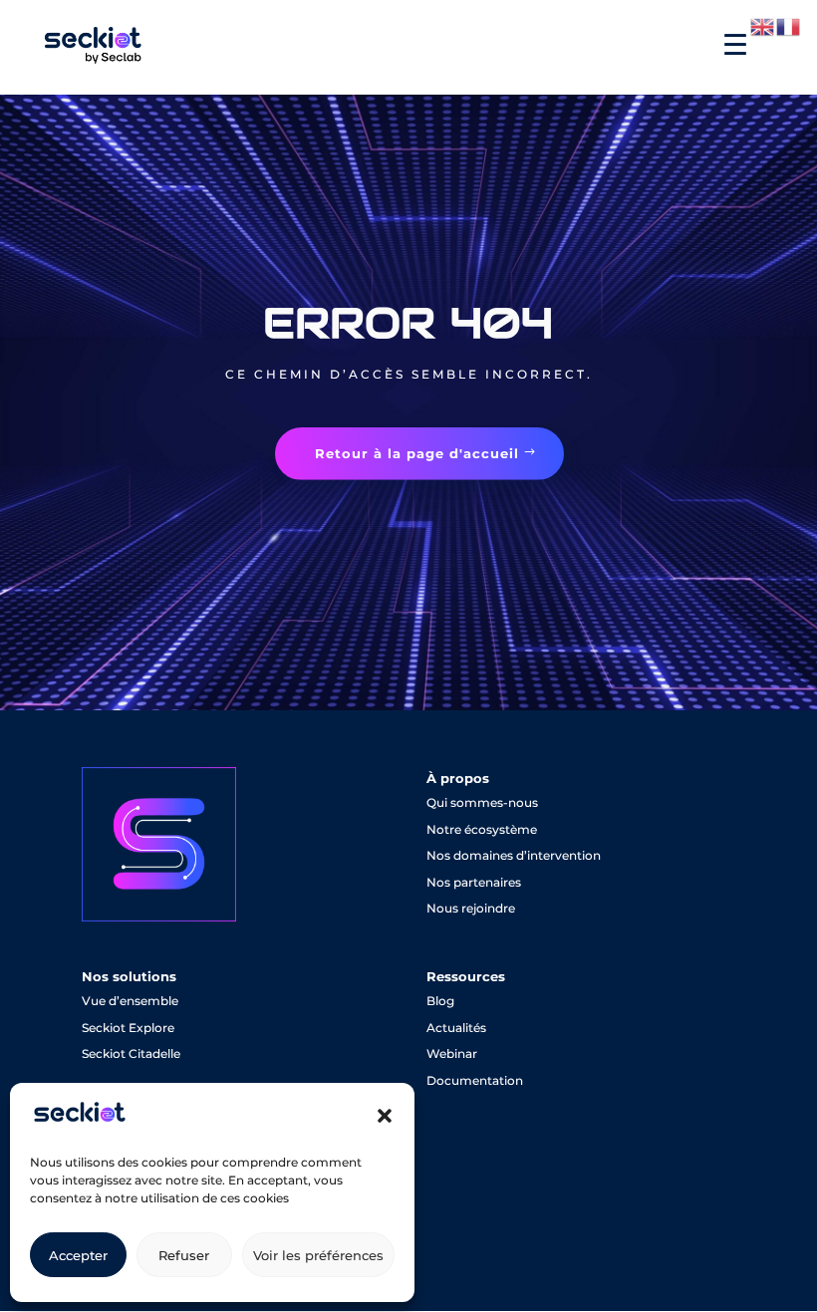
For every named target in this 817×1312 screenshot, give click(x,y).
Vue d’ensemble (130, 1000)
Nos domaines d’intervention (513, 855)
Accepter (78, 1255)
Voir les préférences (318, 1255)
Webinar (451, 1053)
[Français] (789, 26)
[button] (385, 1116)
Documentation (474, 1080)
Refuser (183, 1255)
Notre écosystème (481, 829)
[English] (763, 26)
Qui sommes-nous (482, 802)
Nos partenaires (473, 882)
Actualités (456, 1027)
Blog (440, 1000)
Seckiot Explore (128, 1027)
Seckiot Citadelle (131, 1053)
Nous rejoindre (470, 908)
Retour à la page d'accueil (417, 453)
